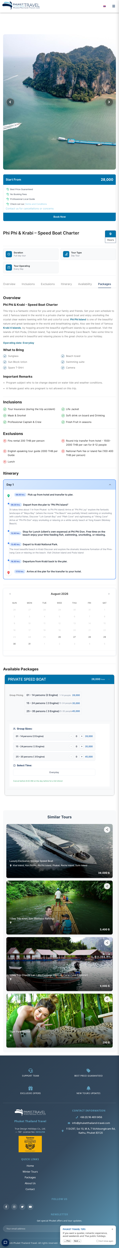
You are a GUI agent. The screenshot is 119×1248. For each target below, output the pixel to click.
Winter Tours (30, 1171)
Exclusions (48, 284)
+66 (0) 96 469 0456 (91, 1117)
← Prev (67, 1241)
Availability (85, 284)
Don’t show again (106, 1241)
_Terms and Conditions (35, 204)
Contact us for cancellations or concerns (30, 208)
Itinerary (66, 284)
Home (30, 1165)
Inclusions (28, 284)
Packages (104, 284)
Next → (77, 1241)
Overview (9, 284)
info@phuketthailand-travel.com (91, 1123)
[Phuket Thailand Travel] (30, 1115)
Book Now (59, 216)
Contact (30, 1189)
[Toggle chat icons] (5, 1242)
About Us (30, 1183)
